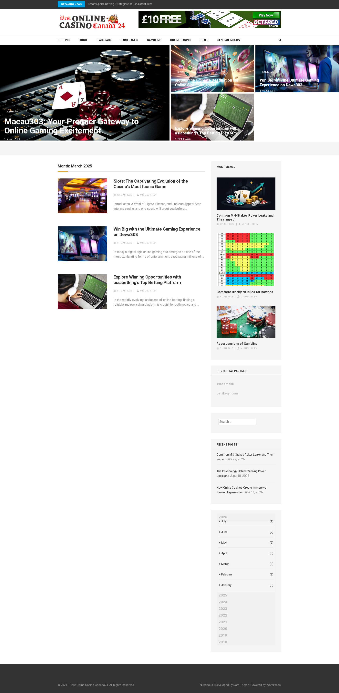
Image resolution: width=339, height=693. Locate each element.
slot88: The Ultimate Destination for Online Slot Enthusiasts (207, 82)
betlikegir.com (227, 393)
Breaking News (71, 4)
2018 (223, 642)
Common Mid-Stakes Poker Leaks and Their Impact (245, 217)
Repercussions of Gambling (237, 344)
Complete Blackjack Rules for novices (245, 292)
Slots (180, 72)
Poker (204, 40)
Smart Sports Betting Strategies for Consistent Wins (120, 4)
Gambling (154, 40)
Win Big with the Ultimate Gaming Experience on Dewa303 (289, 82)
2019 (223, 635)
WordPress (273, 685)
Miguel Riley (148, 195)
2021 (223, 622)
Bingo (82, 40)
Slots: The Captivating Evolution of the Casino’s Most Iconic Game (151, 184)
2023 (223, 609)
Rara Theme (241, 685)
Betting (64, 40)
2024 (223, 602)
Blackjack (104, 40)
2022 (223, 615)
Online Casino (180, 40)
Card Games (129, 40)
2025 (223, 595)
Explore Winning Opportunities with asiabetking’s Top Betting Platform (206, 130)
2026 (223, 517)
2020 (223, 629)
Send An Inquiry (228, 40)
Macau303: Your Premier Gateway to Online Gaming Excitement (71, 126)
